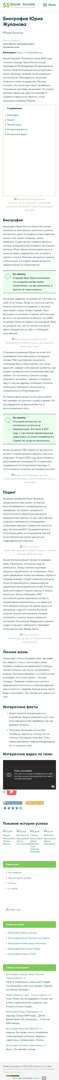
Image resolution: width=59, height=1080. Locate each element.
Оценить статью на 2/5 (9, 808)
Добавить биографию (42, 1066)
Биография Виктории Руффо (24, 948)
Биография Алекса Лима (22, 954)
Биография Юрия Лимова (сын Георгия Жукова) (36, 845)
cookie (36, 1078)
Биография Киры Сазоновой (22, 1011)
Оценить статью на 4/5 (17, 808)
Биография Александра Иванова (27, 943)
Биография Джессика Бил (22, 932)
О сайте (13, 888)
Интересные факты (17, 129)
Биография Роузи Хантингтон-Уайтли (29, 938)
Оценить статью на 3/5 (13, 808)
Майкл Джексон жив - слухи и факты (26, 995)
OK (44, 1078)
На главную (15, 872)
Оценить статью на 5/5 (21, 808)
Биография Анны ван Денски (22, 1028)
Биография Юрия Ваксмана (50, 841)
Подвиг (11, 120)
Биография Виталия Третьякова (24, 1045)
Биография (13, 115)
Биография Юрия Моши (9, 841)
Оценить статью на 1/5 (5, 808)
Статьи (12, 883)
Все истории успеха (19, 877)
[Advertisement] (29, 165)
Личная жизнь (14, 124)
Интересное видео (17, 134)
